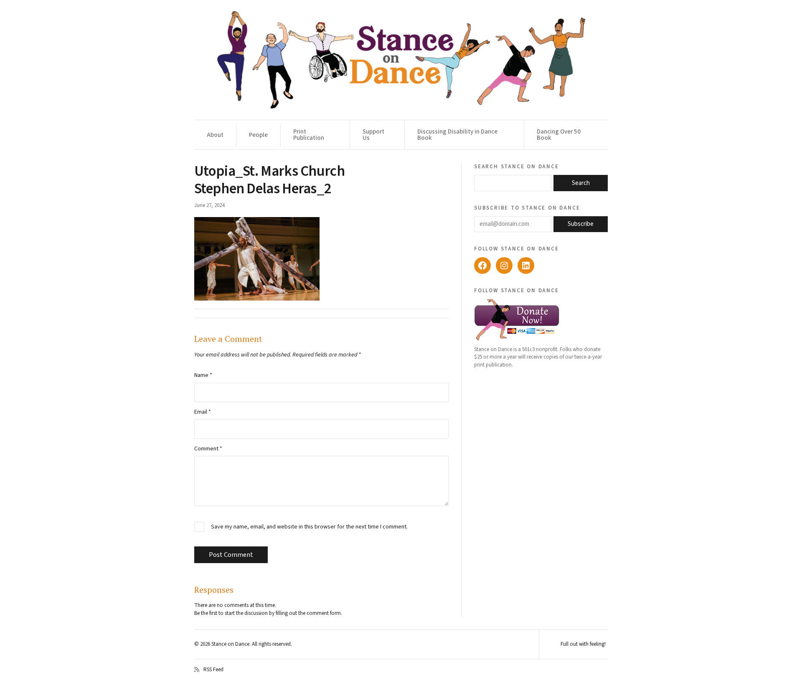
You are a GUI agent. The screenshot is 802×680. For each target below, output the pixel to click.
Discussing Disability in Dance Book (457, 134)
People (258, 135)
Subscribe (581, 224)
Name (203, 375)
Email (202, 412)
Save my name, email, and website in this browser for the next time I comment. (309, 527)
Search (581, 183)
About (215, 135)
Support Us (373, 134)
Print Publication (308, 134)
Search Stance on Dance (516, 166)
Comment (208, 449)
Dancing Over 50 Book (559, 134)
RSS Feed (213, 669)
